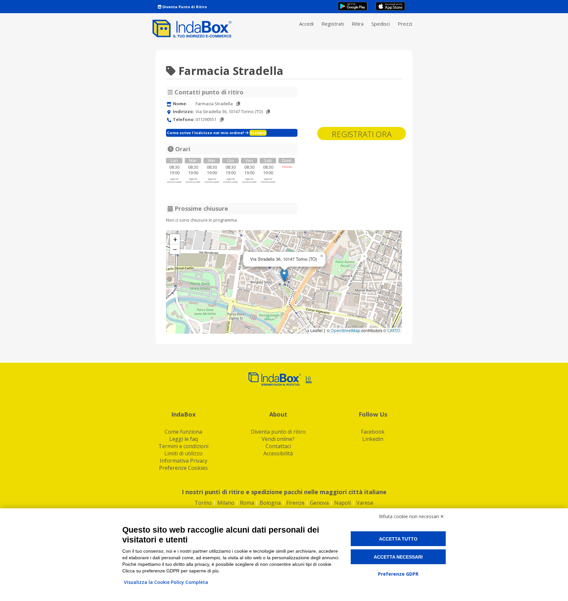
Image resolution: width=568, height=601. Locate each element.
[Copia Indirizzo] (268, 111)
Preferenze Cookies (183, 467)
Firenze (295, 502)
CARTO (393, 330)
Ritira (358, 23)
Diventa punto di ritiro (278, 431)
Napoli (342, 502)
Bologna (270, 502)
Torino (203, 502)
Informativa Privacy (183, 460)
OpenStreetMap (345, 330)
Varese (364, 502)
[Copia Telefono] (222, 119)
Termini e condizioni (183, 446)
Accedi (306, 23)
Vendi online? (278, 439)
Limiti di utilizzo (183, 453)
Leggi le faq (183, 439)
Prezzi (405, 23)
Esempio (258, 133)
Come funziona (183, 431)
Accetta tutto (398, 538)
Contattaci (278, 446)
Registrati (332, 23)
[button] (284, 275)
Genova (319, 502)
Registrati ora (361, 134)
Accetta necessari (398, 557)
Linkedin (372, 439)
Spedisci (380, 23)
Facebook (373, 431)
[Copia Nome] (238, 104)
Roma (247, 502)
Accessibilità (278, 453)
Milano (225, 502)
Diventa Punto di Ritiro (184, 6)
